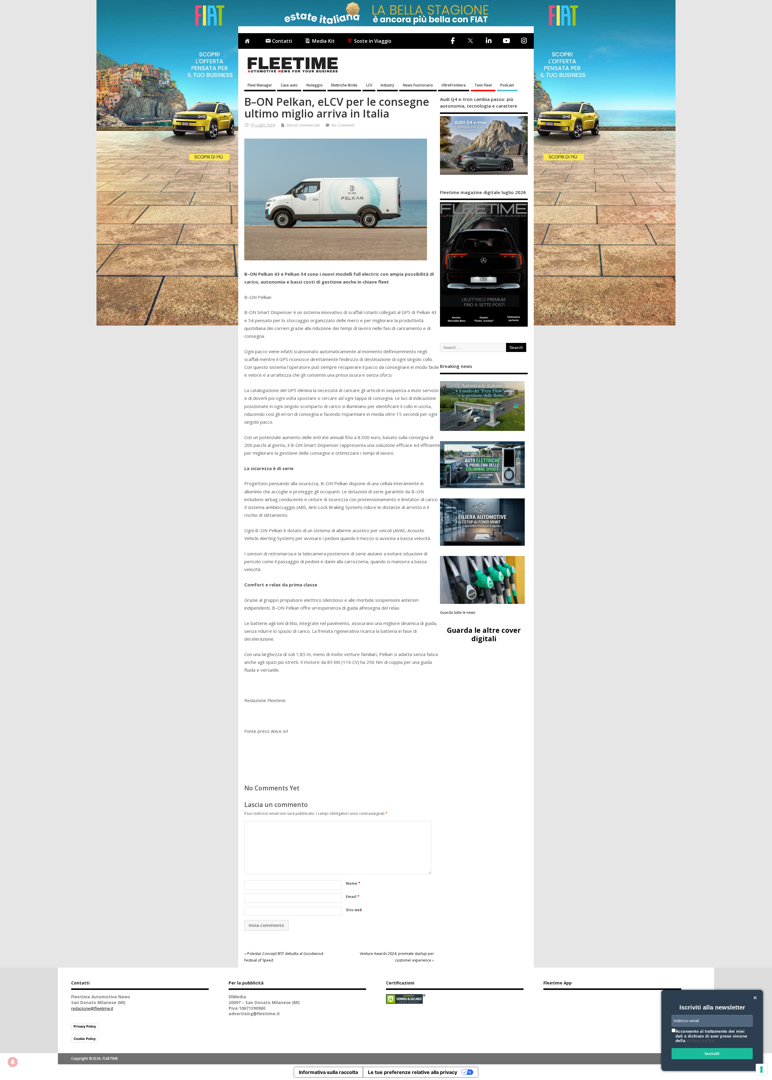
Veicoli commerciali (303, 125)
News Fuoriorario (418, 85)
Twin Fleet (483, 85)
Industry (387, 85)
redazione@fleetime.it (92, 1008)
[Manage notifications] (12, 1062)
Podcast (507, 85)
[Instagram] (524, 40)
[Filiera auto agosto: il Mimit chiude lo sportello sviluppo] (482, 522)
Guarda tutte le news (457, 612)
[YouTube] (506, 40)
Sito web (354, 909)
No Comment (342, 125)
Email (352, 896)
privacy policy (700, 1040)
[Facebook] (453, 40)
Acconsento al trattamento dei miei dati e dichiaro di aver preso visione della (711, 1036)
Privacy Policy (85, 1026)
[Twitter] (470, 41)
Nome (353, 883)
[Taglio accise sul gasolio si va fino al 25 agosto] (482, 580)
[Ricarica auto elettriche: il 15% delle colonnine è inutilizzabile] (482, 464)
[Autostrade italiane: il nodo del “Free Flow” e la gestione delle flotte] (482, 406)
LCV (369, 85)
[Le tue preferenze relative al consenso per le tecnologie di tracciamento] (761, 1069)
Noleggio (314, 85)
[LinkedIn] (488, 40)
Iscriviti (712, 1053)
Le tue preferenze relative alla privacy (412, 1072)
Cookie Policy (85, 1039)
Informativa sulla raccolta (328, 1072)
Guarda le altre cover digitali (484, 634)
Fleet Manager (260, 85)
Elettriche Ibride (344, 85)
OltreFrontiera (453, 85)
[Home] (248, 41)
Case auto (289, 85)
